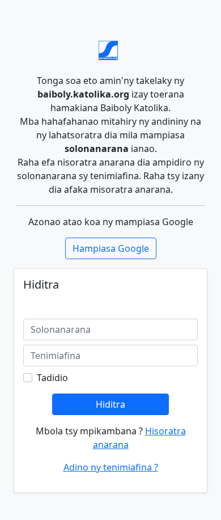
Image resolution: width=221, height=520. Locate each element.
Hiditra (110, 404)
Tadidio (52, 377)
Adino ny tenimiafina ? (110, 467)
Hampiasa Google (111, 248)
